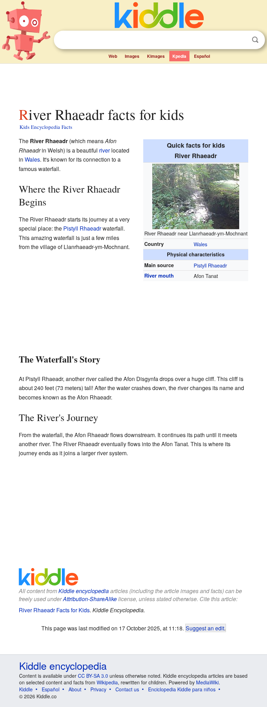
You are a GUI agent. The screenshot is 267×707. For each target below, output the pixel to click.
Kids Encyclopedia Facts (45, 126)
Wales (200, 244)
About (74, 689)
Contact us (127, 689)
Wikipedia (107, 682)
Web (112, 56)
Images (132, 56)
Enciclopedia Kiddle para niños (182, 689)
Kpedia (179, 56)
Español (202, 56)
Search (255, 40)
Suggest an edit (205, 628)
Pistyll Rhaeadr (210, 265)
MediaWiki (207, 682)
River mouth (159, 275)
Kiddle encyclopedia (83, 591)
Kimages (156, 56)
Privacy (98, 689)
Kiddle (26, 689)
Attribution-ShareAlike (90, 599)
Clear (241, 40)
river (104, 150)
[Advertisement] (134, 83)
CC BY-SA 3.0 (93, 675)
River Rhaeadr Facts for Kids (54, 610)
